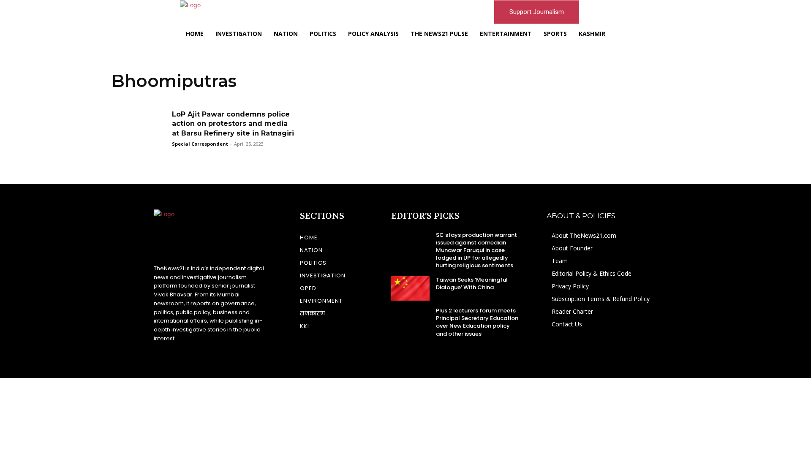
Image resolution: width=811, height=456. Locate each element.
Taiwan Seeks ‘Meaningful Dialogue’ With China (472, 283)
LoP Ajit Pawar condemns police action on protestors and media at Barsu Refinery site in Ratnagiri (233, 123)
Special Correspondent (200, 144)
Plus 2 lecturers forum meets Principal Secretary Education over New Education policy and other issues (477, 322)
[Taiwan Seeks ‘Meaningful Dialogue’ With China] (410, 288)
